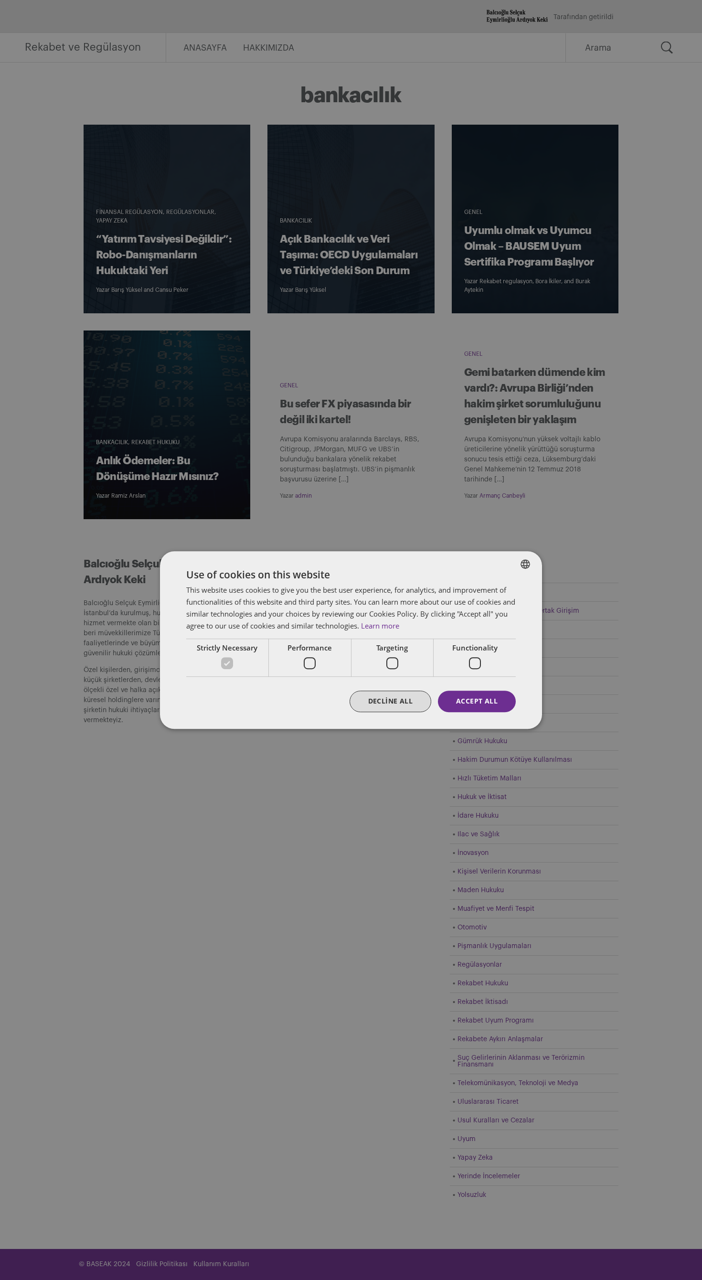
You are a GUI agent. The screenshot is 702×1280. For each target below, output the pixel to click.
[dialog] (351, 640)
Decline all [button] (390, 700)
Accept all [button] (477, 700)
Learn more (380, 625)
